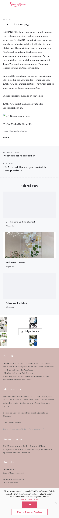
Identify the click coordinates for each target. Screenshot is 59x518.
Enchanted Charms (15, 263)
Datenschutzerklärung (29, 499)
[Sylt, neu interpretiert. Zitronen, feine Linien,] (3, 328)
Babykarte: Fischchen (16, 303)
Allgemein (7, 19)
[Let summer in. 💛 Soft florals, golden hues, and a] (33, 335)
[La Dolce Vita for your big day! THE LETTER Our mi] (33, 342)
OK (29, 505)
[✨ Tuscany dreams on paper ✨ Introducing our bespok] (3, 342)
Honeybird (17, 4)
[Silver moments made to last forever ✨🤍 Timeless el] (33, 328)
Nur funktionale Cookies (29, 512)
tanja (6, 138)
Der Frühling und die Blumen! (20, 222)
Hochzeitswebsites (18, 131)
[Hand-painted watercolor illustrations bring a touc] (3, 335)
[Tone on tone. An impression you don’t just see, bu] (33, 320)
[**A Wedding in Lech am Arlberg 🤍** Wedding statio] (3, 320)
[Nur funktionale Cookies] (55, 502)
